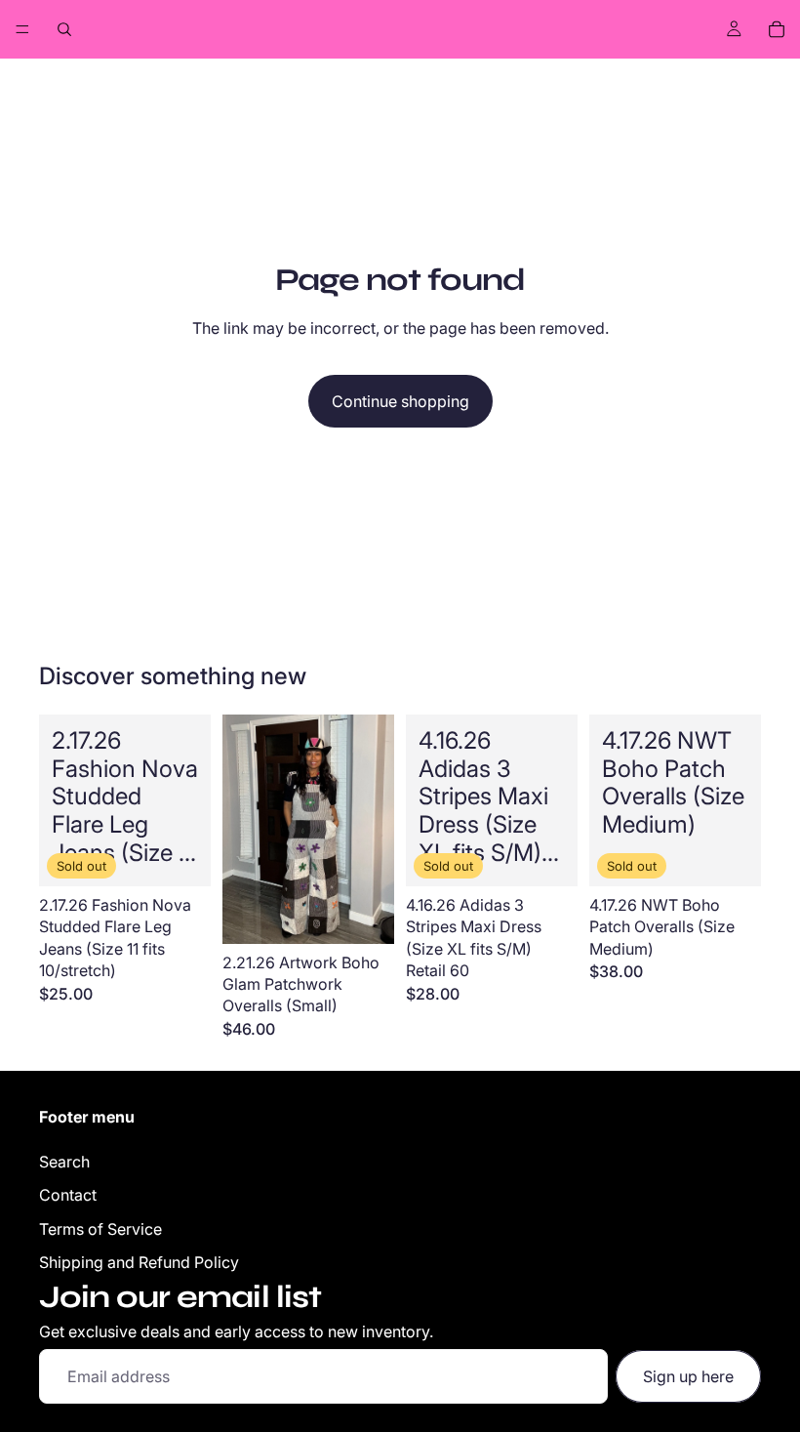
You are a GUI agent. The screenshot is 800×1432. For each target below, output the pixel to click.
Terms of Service (100, 1229)
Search (64, 1161)
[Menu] (22, 29)
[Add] (363, 913)
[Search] (64, 29)
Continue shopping (400, 401)
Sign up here (688, 1376)
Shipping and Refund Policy (139, 1262)
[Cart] (776, 29)
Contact (68, 1195)
